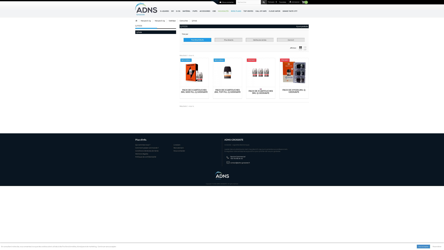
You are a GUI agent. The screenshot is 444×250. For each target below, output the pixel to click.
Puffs (195, 11)
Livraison (177, 145)
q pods (139, 32)
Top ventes (248, 11)
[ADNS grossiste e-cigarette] (136, 20)
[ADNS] (146, 9)
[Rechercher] (264, 2)
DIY (172, 11)
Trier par (185, 34)
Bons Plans (236, 11)
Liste (305, 49)
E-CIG (178, 11)
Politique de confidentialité (145, 157)
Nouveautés (223, 11)
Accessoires (205, 11)
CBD (214, 11)
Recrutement (179, 148)
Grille (300, 49)
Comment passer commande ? (147, 148)
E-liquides (164, 11)
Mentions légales (141, 154)
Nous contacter (228, 2)
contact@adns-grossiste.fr (240, 163)
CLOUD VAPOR (274, 11)
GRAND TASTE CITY (290, 11)
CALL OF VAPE (261, 11)
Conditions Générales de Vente (147, 151)
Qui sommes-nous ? (142, 145)
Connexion (295, 2)
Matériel (186, 11)
